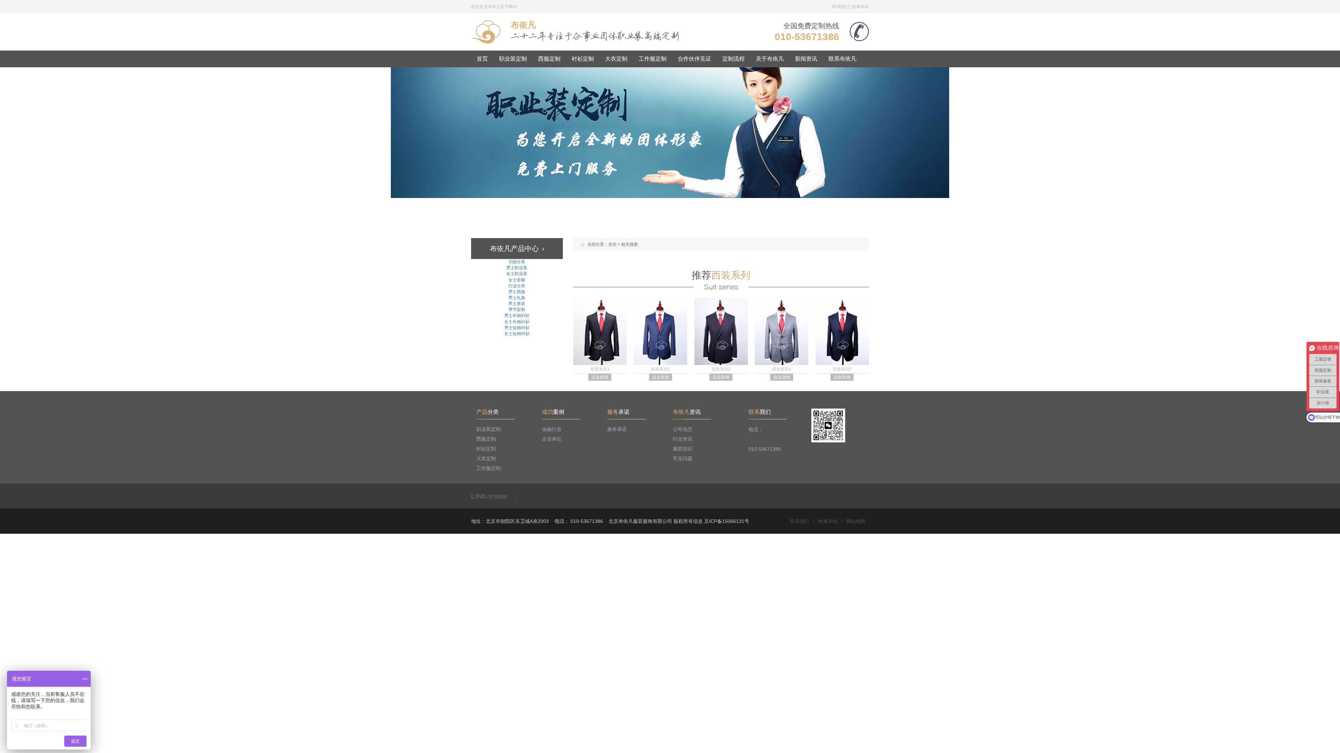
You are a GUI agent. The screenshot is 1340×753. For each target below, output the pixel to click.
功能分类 (516, 261)
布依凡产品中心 (514, 248)
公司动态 (682, 429)
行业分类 (516, 285)
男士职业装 (516, 267)
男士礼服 (516, 297)
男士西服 (516, 291)
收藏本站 (860, 6)
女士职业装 (516, 273)
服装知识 (682, 448)
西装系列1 (600, 369)
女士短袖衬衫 (516, 333)
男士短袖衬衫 (516, 327)
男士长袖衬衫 (516, 315)
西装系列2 (660, 369)
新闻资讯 (806, 59)
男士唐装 (516, 303)
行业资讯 (682, 439)
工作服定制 (653, 59)
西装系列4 (781, 369)
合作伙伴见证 (694, 59)
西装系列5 (842, 369)
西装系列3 (721, 369)
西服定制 (549, 59)
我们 (760, 412)
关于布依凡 (770, 59)
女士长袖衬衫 (516, 321)
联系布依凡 (842, 59)
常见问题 (682, 458)
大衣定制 (616, 59)
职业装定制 (513, 59)
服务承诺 (617, 429)
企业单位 (551, 439)
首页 (482, 59)
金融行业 (551, 429)
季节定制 (516, 309)
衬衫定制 (583, 59)
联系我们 (840, 6)
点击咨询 (599, 377)
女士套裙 (516, 279)
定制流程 (733, 59)
